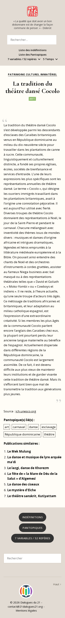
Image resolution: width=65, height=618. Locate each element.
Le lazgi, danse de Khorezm (28, 468)
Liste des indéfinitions (32, 50)
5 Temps (48, 59)
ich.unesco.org (26, 411)
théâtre (49, 434)
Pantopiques (32, 528)
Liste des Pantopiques (32, 54)
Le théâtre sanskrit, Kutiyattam (31, 496)
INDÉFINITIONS (32, 517)
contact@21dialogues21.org (25, 606)
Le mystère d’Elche (21, 490)
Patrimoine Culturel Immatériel (32, 74)
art (32, 98)
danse (33, 427)
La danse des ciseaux (23, 484)
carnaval (19, 427)
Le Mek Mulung (19, 451)
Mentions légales (26, 610)
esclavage (49, 427)
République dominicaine (22, 434)
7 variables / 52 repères (22, 59)
